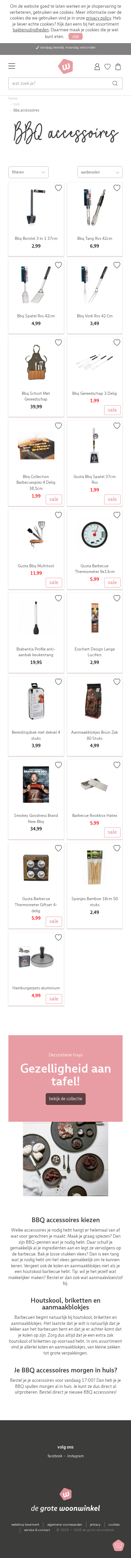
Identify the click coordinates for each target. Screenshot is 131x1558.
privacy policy (98, 18)
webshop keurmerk (25, 1524)
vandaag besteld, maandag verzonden (68, 47)
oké (75, 36)
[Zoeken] (117, 83)
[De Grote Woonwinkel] (65, 66)
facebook (55, 1456)
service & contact (37, 1530)
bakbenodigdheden (31, 29)
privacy (95, 1524)
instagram (75, 1456)
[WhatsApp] (118, 1545)
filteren (18, 172)
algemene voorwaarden (64, 1524)
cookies (114, 1524)
